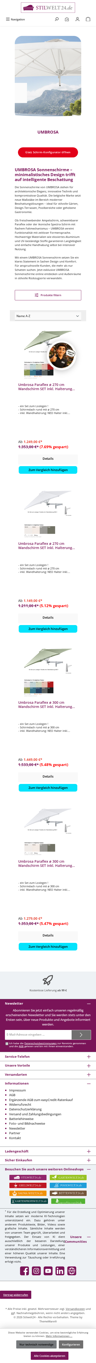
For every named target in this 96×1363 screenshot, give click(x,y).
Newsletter (17, 1128)
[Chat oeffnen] (61, 355)
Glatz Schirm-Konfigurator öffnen (47, 152)
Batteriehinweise (21, 1119)
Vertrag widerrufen (15, 1295)
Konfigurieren (71, 1344)
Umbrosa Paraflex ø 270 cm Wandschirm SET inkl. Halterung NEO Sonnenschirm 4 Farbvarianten (45, 545)
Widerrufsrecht (20, 1104)
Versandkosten (75, 1309)
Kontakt (15, 1138)
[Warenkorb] (88, 19)
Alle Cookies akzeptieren (49, 1356)
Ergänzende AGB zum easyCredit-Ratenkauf (41, 1100)
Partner (14, 1133)
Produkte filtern (50, 295)
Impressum (17, 1090)
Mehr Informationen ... (59, 1336)
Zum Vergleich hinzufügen (48, 470)
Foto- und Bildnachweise (27, 1123)
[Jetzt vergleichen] (67, 19)
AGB (21, 1046)
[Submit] (81, 1035)
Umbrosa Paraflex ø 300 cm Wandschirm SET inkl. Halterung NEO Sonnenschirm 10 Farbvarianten (45, 704)
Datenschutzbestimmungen (40, 1043)
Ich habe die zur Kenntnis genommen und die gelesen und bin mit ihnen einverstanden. (47, 1045)
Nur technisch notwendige (36, 1344)
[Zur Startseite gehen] (48, 7)
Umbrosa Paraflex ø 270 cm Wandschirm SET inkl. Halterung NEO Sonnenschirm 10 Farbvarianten (45, 387)
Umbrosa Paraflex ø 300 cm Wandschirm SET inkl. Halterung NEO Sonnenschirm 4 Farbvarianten (45, 863)
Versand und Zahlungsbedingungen (35, 1114)
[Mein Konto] (77, 19)
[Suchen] (56, 19)
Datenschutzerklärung (25, 1109)
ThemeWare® (48, 1321)
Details (48, 458)
